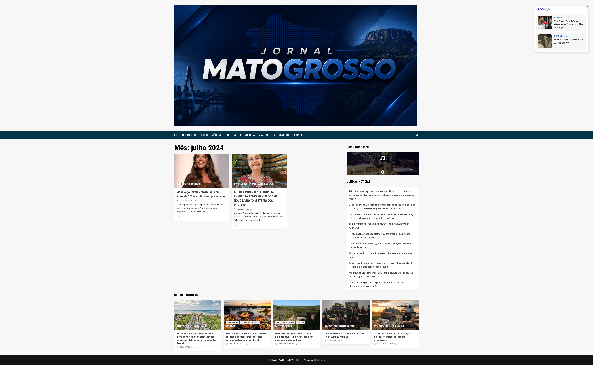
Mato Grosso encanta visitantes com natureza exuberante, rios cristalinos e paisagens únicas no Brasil (381, 216)
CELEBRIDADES (183, 184)
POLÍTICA (230, 135)
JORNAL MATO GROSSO (187, 201)
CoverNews (303, 359)
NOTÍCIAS (195, 184)
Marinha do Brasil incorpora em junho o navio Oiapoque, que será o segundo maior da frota (381, 274)
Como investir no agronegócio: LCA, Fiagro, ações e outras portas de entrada (380, 245)
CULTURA (238, 184)
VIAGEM (263, 135)
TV (273, 135)
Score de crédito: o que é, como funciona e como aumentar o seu (381, 255)
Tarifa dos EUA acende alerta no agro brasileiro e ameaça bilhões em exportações (379, 235)
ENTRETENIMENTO (185, 135)
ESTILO (204, 135)
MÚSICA (216, 135)
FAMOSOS (284, 135)
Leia (178, 216)
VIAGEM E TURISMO (283, 326)
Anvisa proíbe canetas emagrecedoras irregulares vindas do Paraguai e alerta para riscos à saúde (381, 265)
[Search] (417, 135)
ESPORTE (299, 135)
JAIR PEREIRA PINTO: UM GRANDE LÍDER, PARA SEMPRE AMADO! (379, 226)
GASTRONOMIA (232, 323)
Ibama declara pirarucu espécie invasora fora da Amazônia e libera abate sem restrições (381, 284)
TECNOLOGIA (247, 135)
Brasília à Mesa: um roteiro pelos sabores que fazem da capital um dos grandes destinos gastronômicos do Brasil (382, 206)
